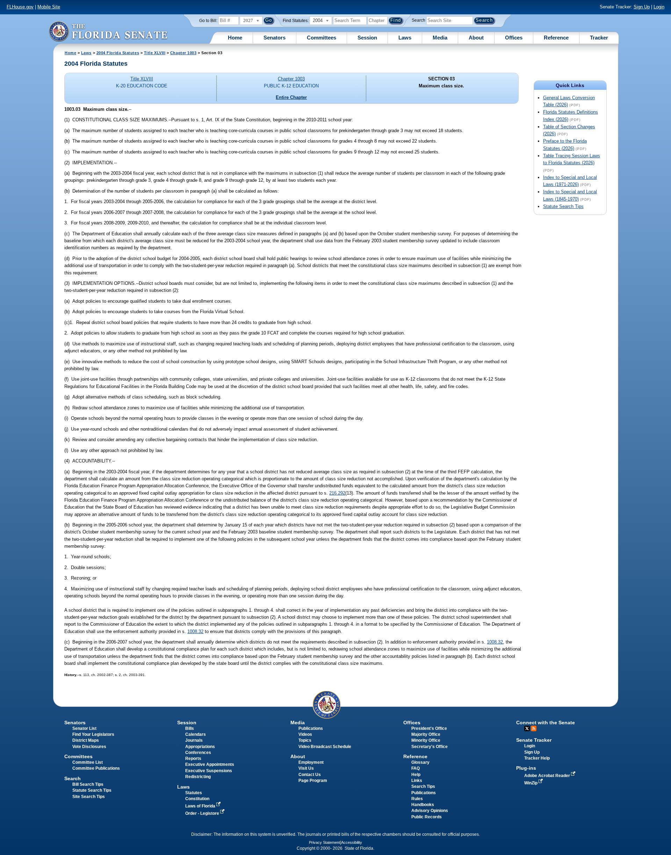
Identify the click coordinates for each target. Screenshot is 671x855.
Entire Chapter (291, 97)
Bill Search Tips (87, 784)
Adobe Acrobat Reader (547, 776)
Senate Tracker (533, 740)
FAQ (415, 768)
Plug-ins (526, 768)
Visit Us (306, 768)
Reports (193, 758)
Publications (310, 728)
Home (235, 38)
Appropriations (200, 747)
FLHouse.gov (20, 6)
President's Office (429, 728)
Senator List (84, 728)
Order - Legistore (202, 813)
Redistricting (198, 777)
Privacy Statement (324, 842)
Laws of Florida (200, 806)
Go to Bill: (208, 21)
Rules (417, 799)
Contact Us (309, 775)
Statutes (193, 793)
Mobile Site (48, 6)
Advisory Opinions (429, 811)
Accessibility (351, 842)
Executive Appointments (209, 764)
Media (440, 38)
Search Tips (423, 786)
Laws (404, 38)
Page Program (312, 780)
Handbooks (422, 805)
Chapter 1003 (183, 53)
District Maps (85, 740)
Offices (513, 38)
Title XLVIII (155, 53)
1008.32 (195, 631)
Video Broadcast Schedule (324, 747)
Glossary (420, 762)
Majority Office (425, 734)
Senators (275, 38)
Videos (305, 734)
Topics (304, 740)
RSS (533, 728)
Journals (194, 740)
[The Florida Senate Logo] (108, 31)
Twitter (527, 728)
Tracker (599, 38)
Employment (311, 762)
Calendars (195, 734)
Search (418, 20)
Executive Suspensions (208, 771)
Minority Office (425, 740)
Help (415, 775)
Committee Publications (96, 768)
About (476, 38)
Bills (189, 728)
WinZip (531, 783)
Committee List (87, 762)
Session (367, 38)
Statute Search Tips (563, 206)
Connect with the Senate (545, 722)
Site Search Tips (88, 797)
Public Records (426, 817)
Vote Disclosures (89, 747)
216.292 (337, 493)
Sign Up (642, 6)
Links (416, 780)
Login (659, 6)
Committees (321, 38)
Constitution (197, 799)
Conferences (198, 752)
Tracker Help (537, 758)
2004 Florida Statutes (117, 53)
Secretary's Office (429, 747)
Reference (556, 38)
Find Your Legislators (93, 734)
